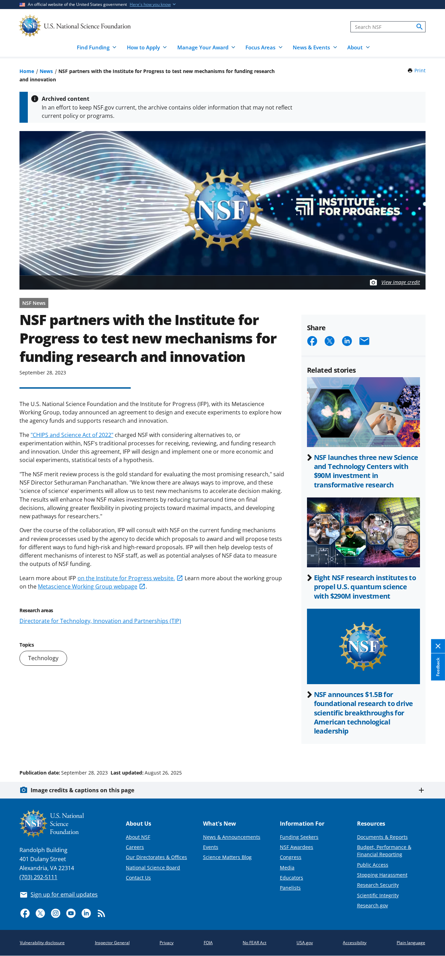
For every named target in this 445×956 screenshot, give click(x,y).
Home (26, 71)
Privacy (166, 943)
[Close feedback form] (438, 646)
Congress (290, 857)
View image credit (400, 282)
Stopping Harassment (382, 875)
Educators (291, 877)
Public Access (372, 864)
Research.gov (372, 905)
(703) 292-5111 (38, 877)
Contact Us (138, 877)
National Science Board (153, 867)
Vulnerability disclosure (42, 943)
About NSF (138, 837)
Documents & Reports (382, 837)
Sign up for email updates (64, 894)
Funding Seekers (299, 837)
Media (287, 867)
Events (210, 847)
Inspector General (112, 943)
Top (430, 746)
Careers (135, 847)
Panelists (290, 887)
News (46, 71)
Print (420, 70)
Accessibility (354, 943)
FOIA (208, 943)
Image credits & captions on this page (82, 790)
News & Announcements (231, 837)
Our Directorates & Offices (156, 857)
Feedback (438, 666)
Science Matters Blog (227, 857)
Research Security (378, 885)
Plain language (411, 943)
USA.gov (305, 943)
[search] (419, 27)
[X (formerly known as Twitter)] (40, 913)
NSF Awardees (296, 847)
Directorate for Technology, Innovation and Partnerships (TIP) (100, 621)
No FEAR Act (254, 943)
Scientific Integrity (378, 895)
